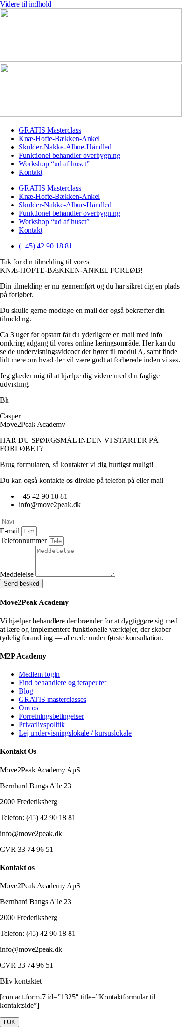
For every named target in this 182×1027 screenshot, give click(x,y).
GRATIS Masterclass (50, 130)
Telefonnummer (24, 541)
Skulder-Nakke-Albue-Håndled (65, 147)
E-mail (10, 531)
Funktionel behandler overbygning (69, 155)
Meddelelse (17, 574)
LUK (9, 1022)
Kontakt (30, 172)
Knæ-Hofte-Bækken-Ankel (59, 138)
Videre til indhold (25, 4)
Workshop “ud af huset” (54, 164)
